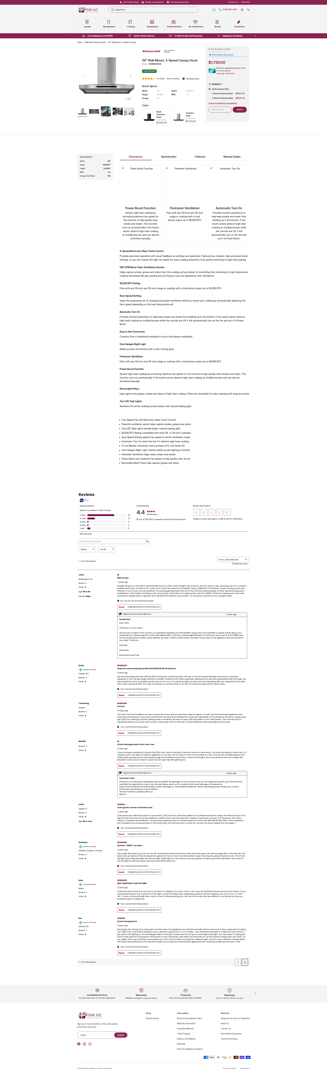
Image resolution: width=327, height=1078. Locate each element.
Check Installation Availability (222, 103)
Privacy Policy (245, 1068)
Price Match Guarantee (231, 1033)
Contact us (226, 1028)
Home (79, 42)
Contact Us (233, 2)
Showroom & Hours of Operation (235, 1018)
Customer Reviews (229, 1038)
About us (225, 1023)
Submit (120, 1035)
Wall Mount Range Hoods (95, 42)
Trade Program (183, 1033)
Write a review (173, 78)
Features (200, 156)
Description (136, 156)
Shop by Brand (152, 1018)
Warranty (217, 84)
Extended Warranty (185, 1028)
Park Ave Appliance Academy (190, 1049)
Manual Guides (232, 156)
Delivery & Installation (186, 1038)
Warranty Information (186, 1023)
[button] (248, 9)
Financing (181, 1044)
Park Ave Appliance (90, 1068)
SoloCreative (107, 1068)
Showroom (245, 2)
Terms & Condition (229, 1068)
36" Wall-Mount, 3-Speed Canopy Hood (124, 42)
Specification (168, 156)
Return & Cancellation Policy (189, 1018)
